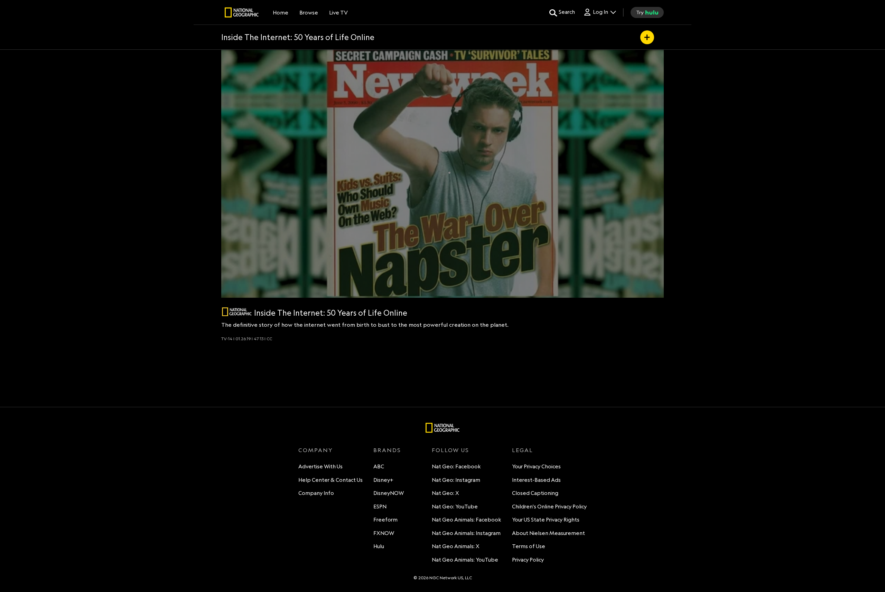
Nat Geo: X (445, 493)
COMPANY (315, 450)
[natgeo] (242, 13)
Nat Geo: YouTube (455, 506)
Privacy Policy (528, 559)
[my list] (647, 37)
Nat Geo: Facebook (456, 466)
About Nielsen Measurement (548, 533)
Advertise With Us (320, 466)
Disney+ (383, 480)
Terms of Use (528, 546)
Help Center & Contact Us (330, 480)
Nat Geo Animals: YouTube (465, 559)
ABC (378, 466)
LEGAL (522, 450)
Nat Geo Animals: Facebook (466, 519)
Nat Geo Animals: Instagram (466, 533)
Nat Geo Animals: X (455, 546)
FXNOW (383, 533)
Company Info (316, 493)
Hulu (378, 546)
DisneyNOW (388, 493)
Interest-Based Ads (536, 480)
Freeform (385, 519)
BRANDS (387, 450)
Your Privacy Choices (536, 466)
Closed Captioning (535, 493)
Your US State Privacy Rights (545, 519)
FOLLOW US (450, 450)
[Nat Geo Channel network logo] (236, 312)
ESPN (379, 506)
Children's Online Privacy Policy (549, 506)
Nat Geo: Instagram (456, 480)
